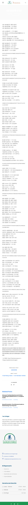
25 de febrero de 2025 (7, 407)
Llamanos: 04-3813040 (9, 456)
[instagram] (17, 504)
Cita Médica (7, 471)
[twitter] (14, 504)
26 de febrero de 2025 (7, 399)
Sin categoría (18, 14)
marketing (9, 14)
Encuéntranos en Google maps (10, 453)
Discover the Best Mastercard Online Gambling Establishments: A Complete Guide (13, 396)
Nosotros (6, 469)
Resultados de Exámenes (10, 474)
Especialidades (8, 476)
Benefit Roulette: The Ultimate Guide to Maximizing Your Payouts (13, 405)
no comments (15, 15)
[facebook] (11, 504)
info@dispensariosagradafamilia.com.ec (12, 459)
